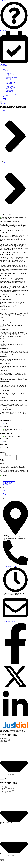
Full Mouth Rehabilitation (11, 77)
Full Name (2, 738)
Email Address (3, 741)
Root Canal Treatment (11, 82)
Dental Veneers (9, 90)
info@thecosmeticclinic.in (9, 621)
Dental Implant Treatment (11, 75)
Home (4, 69)
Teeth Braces (9, 83)
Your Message (3, 778)
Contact (4, 99)
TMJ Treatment (9, 86)
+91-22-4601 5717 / (7, 566)
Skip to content (3, 0)
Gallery (4, 98)
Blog (4, 96)
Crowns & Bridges (10, 74)
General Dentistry (10, 78)
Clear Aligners (9, 92)
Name (1, 451)
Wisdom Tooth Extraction (11, 87)
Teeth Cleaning (9, 91)
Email (1, 452)
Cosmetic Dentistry (10, 73)
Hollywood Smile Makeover (12, 88)
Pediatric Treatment (10, 81)
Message (2, 459)
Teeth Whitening (9, 85)
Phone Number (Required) (6, 788)
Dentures (8, 95)
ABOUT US (6, 70)
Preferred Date (3, 791)
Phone (1, 454)
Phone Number (3, 740)
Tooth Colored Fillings (11, 94)
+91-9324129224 (16, 566)
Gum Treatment (9, 79)
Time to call (2, 743)
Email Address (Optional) (6, 789)
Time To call (3, 792)
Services (5, 72)
